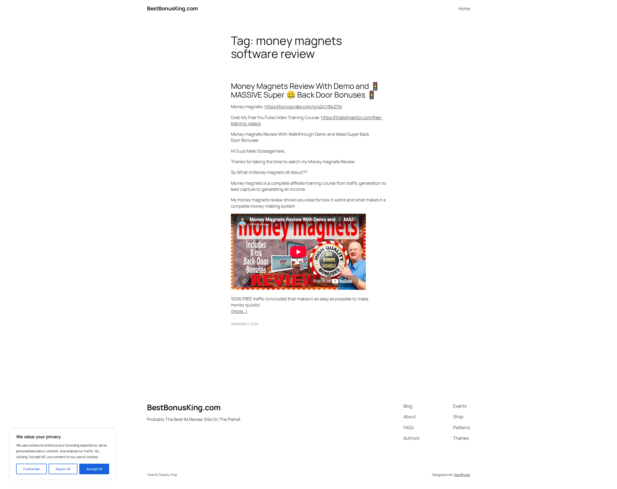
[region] (63, 454)
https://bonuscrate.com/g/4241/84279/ (303, 106)
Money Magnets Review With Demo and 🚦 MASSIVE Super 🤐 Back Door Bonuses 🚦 (305, 90)
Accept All (94, 469)
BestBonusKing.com (172, 8)
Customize (31, 469)
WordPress (462, 474)
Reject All (63, 469)
